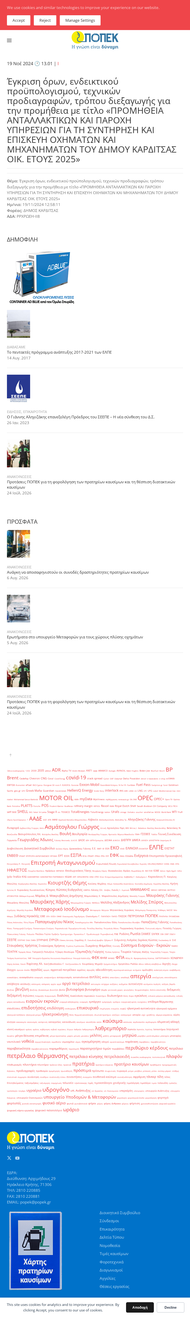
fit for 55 (122, 785)
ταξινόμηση (45, 1083)
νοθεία (28, 1041)
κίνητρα (11, 1021)
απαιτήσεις (115, 977)
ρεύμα (130, 1071)
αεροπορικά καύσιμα (122, 970)
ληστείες (140, 1029)
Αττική (103, 828)
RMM (112, 806)
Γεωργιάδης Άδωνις (35, 839)
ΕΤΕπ (103, 856)
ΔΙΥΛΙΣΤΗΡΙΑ (154, 840)
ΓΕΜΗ (137, 834)
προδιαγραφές (25, 1071)
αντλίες (95, 977)
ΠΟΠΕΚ (151, 915)
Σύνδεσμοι (109, 1220)
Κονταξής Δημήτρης (143, 883)
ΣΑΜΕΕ (146, 934)
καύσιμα (112, 1020)
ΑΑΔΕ (35, 818)
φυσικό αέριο (54, 1103)
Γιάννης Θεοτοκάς (62, 840)
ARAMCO (103, 770)
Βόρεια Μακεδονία (125, 834)
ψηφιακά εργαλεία (167, 1103)
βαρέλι (172, 984)
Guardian (48, 790)
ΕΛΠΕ (156, 847)
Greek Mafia (34, 790)
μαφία (70, 1036)
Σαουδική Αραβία (95, 940)
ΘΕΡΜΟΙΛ (60, 871)
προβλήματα (155, 1064)
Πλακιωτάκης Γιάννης (16, 934)
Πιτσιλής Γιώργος (172, 928)
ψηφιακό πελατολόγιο (48, 1110)
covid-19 (76, 777)
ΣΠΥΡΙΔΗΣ (42, 940)
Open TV (168, 799)
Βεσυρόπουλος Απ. (29, 834)
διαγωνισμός (50, 996)
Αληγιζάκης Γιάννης (141, 819)
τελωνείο (68, 1082)
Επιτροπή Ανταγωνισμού (63, 862)
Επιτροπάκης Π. (14, 864)
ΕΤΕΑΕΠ (91, 856)
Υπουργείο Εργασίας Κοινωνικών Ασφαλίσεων (52, 958)
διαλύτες (63, 995)
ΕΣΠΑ (76, 855)
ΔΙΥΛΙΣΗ (144, 840)
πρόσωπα (98, 1070)
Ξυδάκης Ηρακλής (26, 916)
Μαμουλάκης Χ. (92, 895)
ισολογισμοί (125, 1015)
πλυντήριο (43, 1064)
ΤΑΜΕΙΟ (174, 946)
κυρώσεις (62, 1029)
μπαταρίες (175, 1035)
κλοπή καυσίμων (16, 1029)
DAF (112, 778)
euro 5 (58, 785)
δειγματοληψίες (142, 990)
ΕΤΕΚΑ (97, 856)
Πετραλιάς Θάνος (111, 928)
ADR (56, 770)
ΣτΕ (174, 940)
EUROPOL (66, 785)
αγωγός (91, 969)
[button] (9, 40)
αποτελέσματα (170, 977)
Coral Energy (59, 778)
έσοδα (27, 970)
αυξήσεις (114, 984)
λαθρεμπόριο (111, 1028)
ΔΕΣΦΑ (108, 840)
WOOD (157, 812)
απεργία (140, 976)
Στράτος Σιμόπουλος (75, 946)
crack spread (94, 778)
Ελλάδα (129, 856)
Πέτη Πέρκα (29, 922)
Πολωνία (30, 934)
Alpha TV (66, 770)
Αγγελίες (107, 1278)
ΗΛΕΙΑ (166, 864)
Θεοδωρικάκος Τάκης (78, 870)
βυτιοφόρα (75, 989)
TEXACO (65, 812)
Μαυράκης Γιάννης (162, 895)
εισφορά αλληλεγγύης (69, 1002)
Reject (45, 20)
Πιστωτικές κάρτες (153, 928)
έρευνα (20, 970)
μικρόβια (141, 1036)
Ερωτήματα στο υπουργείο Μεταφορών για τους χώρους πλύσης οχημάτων (75, 637)
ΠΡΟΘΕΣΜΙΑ (174, 916)
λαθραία (77, 1029)
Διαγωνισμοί (111, 1270)
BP (169, 769)
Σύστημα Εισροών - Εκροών (145, 945)
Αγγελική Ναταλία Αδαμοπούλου (72, 819)
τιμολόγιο (145, 1082)
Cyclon (106, 778)
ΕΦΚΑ (122, 856)
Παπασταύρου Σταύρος (43, 928)
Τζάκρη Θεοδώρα (64, 951)
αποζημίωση (157, 977)
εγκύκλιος (141, 996)
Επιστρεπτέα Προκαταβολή (165, 856)
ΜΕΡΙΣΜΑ (162, 890)
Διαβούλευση (15, 848)
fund (165, 785)
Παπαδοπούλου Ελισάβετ (129, 922)
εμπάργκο (95, 1001)
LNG (140, 790)
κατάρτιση (43, 1022)
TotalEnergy (97, 812)
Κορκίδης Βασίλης (161, 883)
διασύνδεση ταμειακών (82, 995)
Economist (20, 785)
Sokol (35, 812)
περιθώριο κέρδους (146, 1047)
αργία (53, 984)
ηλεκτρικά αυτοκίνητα (141, 1008)
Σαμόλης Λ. (81, 940)
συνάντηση (33, 1076)
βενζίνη (22, 989)
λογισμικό (172, 1029)
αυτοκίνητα (135, 984)
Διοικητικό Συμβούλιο (39, 848)
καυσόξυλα (91, 1022)
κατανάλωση (69, 1021)
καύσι (99, 1022)
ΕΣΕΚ (67, 856)
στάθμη (175, 1071)
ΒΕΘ (127, 828)
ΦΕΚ (95, 957)
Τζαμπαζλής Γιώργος (89, 951)
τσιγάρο (21, 1091)
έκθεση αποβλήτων (153, 964)
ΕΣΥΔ (84, 856)
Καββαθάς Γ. (129, 877)
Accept (19, 20)
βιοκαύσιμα (43, 990)
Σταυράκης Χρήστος (22, 945)
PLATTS (26, 805)
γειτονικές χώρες (115, 990)
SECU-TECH (172, 806)
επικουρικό (88, 1008)
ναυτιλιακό (14, 1041)
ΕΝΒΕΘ (12, 855)
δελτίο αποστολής (158, 990)
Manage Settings (80, 20)
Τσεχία (172, 952)
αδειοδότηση (104, 970)
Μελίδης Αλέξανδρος (115, 902)
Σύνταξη (116, 946)
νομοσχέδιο (68, 1041)
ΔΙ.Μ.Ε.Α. (116, 840)
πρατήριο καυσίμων (131, 1064)
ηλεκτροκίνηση (55, 1014)
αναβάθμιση (174, 970)
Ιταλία (17, 877)
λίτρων (70, 1029)
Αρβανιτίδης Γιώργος (29, 828)
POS (45, 805)
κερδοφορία (151, 1022)
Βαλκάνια (142, 828)
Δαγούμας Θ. (165, 840)
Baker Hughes (133, 770)
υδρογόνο (56, 1089)
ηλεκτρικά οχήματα (166, 1008)
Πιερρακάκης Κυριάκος (132, 928)
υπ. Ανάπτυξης (80, 1090)
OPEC (145, 798)
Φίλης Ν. (129, 958)
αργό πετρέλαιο (76, 983)
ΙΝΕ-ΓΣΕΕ (148, 871)
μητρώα (129, 1035)
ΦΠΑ (120, 957)
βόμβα (104, 990)
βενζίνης (34, 990)
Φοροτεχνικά (112, 1262)
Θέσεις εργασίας (114, 1286)
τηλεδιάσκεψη (80, 1083)
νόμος (78, 1042)
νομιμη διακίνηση (43, 1042)
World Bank (166, 812)
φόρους (125, 1103)
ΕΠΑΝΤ (22, 856)
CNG (44, 778)
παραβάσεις (144, 1042)
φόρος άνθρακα (112, 1103)
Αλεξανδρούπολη (106, 819)
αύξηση (165, 984)
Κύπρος (50, 890)
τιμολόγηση (133, 1082)
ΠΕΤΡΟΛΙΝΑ (136, 916)
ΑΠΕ (49, 819)
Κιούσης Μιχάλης (97, 883)
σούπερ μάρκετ (164, 1071)
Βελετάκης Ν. (174, 828)
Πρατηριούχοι (66, 934)
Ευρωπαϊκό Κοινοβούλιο (128, 864)
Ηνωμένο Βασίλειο (36, 871)
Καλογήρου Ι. (141, 877)
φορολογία (122, 1097)
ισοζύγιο (116, 1015)
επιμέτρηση (105, 1008)
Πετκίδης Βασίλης (95, 928)
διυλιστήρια (114, 996)
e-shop (162, 778)
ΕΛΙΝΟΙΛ (132, 848)
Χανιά (22, 964)
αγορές (46, 970)
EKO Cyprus (38, 785)
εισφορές (84, 1002)
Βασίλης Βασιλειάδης (156, 828)
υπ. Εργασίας (97, 1091)
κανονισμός (32, 1022)
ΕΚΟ (114, 848)
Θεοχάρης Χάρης (99, 871)
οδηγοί (105, 1041)
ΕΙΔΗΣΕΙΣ (14, 411)
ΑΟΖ (45, 819)
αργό (59, 984)
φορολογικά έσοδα (136, 1097)
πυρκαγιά (122, 1070)
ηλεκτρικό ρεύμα (33, 1015)
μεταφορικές (115, 1036)
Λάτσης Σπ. (97, 889)
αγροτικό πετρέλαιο (63, 969)
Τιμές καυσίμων (114, 1253)
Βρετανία (112, 834)
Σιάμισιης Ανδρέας (125, 940)
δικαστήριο (101, 996)
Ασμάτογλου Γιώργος (72, 826)
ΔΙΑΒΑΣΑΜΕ (16, 347)
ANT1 (89, 770)
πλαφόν (174, 1056)
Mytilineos (99, 799)
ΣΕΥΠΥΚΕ (21, 940)
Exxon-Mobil (89, 784)
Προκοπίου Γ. (80, 934)
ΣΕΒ (162, 934)
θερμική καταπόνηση (84, 1015)
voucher (139, 812)
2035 (41, 770)
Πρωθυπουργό (92, 934)
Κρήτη (174, 883)
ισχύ (143, 1015)
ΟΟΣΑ (53, 916)
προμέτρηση (54, 1071)
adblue (48, 770)
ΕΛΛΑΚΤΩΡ (143, 848)
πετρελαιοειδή (117, 1056)
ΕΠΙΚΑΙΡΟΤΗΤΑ (35, 411)
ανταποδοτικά (80, 977)
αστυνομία (95, 984)
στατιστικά (12, 1077)
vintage (123, 812)
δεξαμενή (14, 995)
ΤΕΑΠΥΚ (12, 951)
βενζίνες (10, 990)
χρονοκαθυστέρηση (149, 1103)
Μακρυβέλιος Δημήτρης (66, 896)
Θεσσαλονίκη (115, 870)
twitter (107, 812)
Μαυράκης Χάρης (50, 901)
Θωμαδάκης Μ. (137, 871)
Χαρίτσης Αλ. (34, 963)
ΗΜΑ (172, 864)
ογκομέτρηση (91, 1041)
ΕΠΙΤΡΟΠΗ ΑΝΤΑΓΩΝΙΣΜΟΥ (37, 856)
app (95, 770)
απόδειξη (25, 984)
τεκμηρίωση (56, 1083)
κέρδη (176, 1014)
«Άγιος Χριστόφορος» (16, 819)
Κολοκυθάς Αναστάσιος (123, 883)
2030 (34, 770)
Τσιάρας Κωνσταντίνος (17, 958)
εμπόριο (116, 1002)
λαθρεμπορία (88, 1029)
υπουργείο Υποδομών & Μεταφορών (80, 1097)
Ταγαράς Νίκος (24, 952)
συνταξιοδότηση (124, 1077)
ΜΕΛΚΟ (154, 890)
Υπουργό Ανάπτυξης (82, 958)
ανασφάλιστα (26, 977)
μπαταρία (164, 1036)
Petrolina (16, 806)
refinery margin (83, 806)
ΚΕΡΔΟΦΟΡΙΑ (83, 877)
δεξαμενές (173, 990)
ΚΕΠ (74, 877)
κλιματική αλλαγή (168, 1022)
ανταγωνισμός (64, 977)
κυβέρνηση (45, 1029)
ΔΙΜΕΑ (136, 840)
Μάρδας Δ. (42, 895)
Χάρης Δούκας (13, 964)
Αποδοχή (140, 1307)
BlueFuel (154, 770)
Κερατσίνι (42, 883)
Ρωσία (135, 933)
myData (86, 798)
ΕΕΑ (107, 848)
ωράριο (71, 1109)
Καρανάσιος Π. (157, 876)
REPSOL (97, 806)
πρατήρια (83, 1063)
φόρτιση (135, 1103)
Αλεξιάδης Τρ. (121, 819)
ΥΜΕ (29, 958)
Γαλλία (154, 834)
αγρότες (81, 969)
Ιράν (9, 876)
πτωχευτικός (110, 1071)
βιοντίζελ (54, 990)
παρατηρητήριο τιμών (95, 1048)
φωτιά (70, 1103)
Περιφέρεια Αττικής (77, 928)
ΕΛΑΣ (122, 848)
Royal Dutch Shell (125, 806)
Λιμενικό (125, 890)
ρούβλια (138, 1071)
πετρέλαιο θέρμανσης (37, 1055)
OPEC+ (159, 799)
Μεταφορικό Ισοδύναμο (61, 909)
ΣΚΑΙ (28, 940)
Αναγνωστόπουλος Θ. (165, 819)
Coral (51, 778)
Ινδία (179, 871)
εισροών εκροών (42, 1001)
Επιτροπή (26, 864)
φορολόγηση (151, 1097)
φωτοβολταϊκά (80, 1103)
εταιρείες (115, 1008)
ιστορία (136, 1014)
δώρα (131, 996)
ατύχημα (105, 984)
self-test (11, 812)
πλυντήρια (29, 1064)
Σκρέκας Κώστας (148, 940)
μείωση (77, 1036)
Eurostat (75, 785)
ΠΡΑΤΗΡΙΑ (163, 916)
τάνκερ (151, 1077)
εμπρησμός (107, 1002)
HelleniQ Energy (80, 790)
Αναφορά (13, 828)
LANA (131, 791)
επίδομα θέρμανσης (160, 1001)
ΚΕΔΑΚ (68, 876)
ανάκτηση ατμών (161, 970)
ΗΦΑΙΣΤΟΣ (17, 870)
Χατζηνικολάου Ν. (73, 964)
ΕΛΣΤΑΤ (169, 848)
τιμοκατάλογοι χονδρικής (110, 1082)
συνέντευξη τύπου (57, 1077)
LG (135, 791)
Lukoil (155, 791)
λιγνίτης (148, 1029)
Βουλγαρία (79, 834)
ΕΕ (103, 848)
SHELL (22, 811)
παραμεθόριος (58, 1048)
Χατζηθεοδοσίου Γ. (54, 963)
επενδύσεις (13, 1008)
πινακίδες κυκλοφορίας (141, 1057)
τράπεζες (173, 1083)
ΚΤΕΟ (97, 877)
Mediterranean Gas (167, 791)
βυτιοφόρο (92, 989)
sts (59, 812)
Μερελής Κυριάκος (25, 910)
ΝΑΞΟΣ (170, 910)
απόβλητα (13, 984)
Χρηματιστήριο (110, 964)
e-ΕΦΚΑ (170, 778)
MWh (76, 799)
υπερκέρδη (126, 1090)
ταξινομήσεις (32, 1082)
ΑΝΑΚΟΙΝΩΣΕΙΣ (19, 476)
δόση (125, 996)
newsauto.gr (123, 799)
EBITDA (11, 785)
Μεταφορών (95, 910)
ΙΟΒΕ (156, 870)
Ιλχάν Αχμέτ (171, 871)
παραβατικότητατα (39, 1048)
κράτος (36, 1029)
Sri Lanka (42, 812)
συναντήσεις (74, 1076)
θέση (71, 1015)
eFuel (29, 785)
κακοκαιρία (21, 1022)
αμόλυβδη (147, 969)
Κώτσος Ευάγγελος (69, 890)
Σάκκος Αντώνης (67, 940)
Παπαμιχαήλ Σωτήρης (22, 928)
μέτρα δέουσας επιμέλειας (32, 1036)
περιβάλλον (118, 1048)
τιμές (90, 1082)
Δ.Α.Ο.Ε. (74, 840)
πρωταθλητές (67, 1071)
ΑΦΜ (54, 819)
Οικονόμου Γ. (93, 916)
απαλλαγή (125, 977)
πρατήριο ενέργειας (104, 1064)
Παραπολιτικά (61, 928)
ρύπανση (147, 1071)
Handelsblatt (60, 791)
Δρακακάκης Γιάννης (80, 848)
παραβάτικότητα (158, 1042)
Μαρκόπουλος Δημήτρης (115, 895)
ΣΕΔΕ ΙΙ (172, 934)
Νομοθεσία (110, 1245)
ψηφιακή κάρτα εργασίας (20, 1110)
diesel (143, 778)
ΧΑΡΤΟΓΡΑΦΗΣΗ (162, 958)
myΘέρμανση (111, 799)
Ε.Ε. (94, 848)
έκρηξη (166, 963)
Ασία (42, 828)
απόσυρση (36, 984)
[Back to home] (95, 40)
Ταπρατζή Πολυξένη (43, 951)
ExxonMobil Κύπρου (109, 785)
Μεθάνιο (96, 902)
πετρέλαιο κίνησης (86, 1056)
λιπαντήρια (159, 1029)
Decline (171, 1307)
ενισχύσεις (142, 1002)
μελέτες (96, 1035)
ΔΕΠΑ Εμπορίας (97, 840)
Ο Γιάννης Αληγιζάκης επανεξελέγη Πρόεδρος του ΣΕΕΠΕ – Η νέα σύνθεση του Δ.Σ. (81, 417)
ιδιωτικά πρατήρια (102, 1015)
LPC (145, 791)
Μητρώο (105, 910)
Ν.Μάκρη (162, 910)
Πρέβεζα (55, 934)
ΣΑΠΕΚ (155, 934)
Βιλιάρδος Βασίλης (50, 834)
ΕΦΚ (114, 855)
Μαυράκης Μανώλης (18, 902)
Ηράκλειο (50, 870)
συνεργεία (87, 1077)
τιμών (154, 1083)
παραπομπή (74, 1048)
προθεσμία (42, 1070)
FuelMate (131, 785)
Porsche (37, 806)
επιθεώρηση (70, 1008)
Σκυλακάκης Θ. (164, 940)
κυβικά (54, 1029)
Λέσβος (107, 890)
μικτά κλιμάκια (152, 1036)
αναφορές (38, 977)
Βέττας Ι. (133, 828)
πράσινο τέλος (56, 1064)
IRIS (121, 790)
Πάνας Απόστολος (15, 922)
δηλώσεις (28, 995)
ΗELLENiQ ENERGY (155, 864)
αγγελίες (36, 970)
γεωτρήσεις (129, 990)
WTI (174, 812)
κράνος (29, 1029)
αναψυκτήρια (50, 977)
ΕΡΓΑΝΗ (53, 856)
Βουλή (65, 833)
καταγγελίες (54, 1021)
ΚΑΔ (24, 876)
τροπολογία (12, 1091)
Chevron (34, 778)
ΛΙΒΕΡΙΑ (86, 890)
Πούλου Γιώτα (43, 934)
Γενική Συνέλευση (169, 834)
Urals (115, 811)
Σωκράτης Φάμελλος (99, 946)
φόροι (92, 1103)
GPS (23, 791)
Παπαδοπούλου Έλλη (105, 922)
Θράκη (126, 870)
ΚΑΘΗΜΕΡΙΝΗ (33, 877)
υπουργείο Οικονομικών (29, 1097)
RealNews (68, 806)
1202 (27, 770)
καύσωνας (127, 1022)
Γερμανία (12, 840)
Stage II (52, 812)
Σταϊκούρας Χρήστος (52, 946)
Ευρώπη (143, 864)
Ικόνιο (162, 871)
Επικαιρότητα (112, 1229)
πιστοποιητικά (158, 1057)
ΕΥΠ (107, 856)
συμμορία (22, 1077)
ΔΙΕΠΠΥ (126, 840)
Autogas (112, 770)
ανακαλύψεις (12, 977)
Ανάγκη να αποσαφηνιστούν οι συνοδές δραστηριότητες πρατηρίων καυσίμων (78, 572)
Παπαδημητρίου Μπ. (84, 922)
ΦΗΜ (103, 958)
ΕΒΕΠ (99, 848)
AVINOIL (121, 770)
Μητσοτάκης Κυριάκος (122, 910)
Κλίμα (109, 883)
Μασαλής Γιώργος (137, 896)
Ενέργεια (141, 855)
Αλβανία (93, 819)
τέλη (160, 1077)
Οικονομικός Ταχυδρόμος (73, 916)
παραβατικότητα (18, 1048)
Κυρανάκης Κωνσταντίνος (31, 889)
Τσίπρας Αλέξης (140, 951)
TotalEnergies (80, 812)
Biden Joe (144, 770)
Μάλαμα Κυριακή (26, 896)
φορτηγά (163, 1097)
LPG (150, 790)
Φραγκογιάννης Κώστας (144, 958)
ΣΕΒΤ (167, 934)
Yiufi (180, 812)
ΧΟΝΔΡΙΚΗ (177, 958)
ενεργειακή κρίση (128, 1002)
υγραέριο (33, 1090)
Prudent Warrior (56, 806)
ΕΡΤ (60, 856)
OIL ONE (133, 799)
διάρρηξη (39, 996)
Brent (13, 778)
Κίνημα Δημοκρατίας (114, 877)
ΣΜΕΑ (33, 940)
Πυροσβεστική (106, 934)
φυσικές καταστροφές (31, 1103)
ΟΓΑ (48, 916)
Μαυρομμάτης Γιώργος (81, 902)
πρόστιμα (82, 1070)
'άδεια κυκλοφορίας (16, 770)
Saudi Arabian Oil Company (152, 806)
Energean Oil (49, 785)
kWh (126, 791)
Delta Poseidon (131, 778)
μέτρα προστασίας (58, 1036)
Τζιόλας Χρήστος (112, 952)
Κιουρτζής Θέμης (67, 882)
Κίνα (102, 877)
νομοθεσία (56, 1042)
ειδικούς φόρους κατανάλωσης (161, 996)
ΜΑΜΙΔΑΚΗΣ (140, 889)
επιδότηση (55, 1008)
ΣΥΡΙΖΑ (54, 940)
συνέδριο (44, 1077)
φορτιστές (14, 1103)
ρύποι (154, 1071)
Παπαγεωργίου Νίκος (54, 921)
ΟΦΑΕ (59, 916)
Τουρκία (126, 951)
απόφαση (45, 984)
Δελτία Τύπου (112, 1237)
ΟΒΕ (42, 916)
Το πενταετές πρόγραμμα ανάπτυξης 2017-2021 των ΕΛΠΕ (59, 352)
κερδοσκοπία (139, 1022)
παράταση (131, 1041)
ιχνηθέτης (150, 1015)
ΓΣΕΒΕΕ (145, 834)
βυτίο (62, 989)
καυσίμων (80, 1022)
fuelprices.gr (157, 785)
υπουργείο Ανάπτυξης (157, 1090)
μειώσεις (85, 1036)
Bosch (162, 770)
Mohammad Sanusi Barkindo (26, 799)
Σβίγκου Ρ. (108, 940)
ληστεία (131, 1029)
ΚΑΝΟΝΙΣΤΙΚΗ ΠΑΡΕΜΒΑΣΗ (52, 877)
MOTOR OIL (56, 798)
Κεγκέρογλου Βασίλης (27, 883)
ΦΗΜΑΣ (111, 958)
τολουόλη (163, 1082)
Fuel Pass (143, 784)
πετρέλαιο (176, 1048)
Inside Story (99, 791)
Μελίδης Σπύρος (147, 902)
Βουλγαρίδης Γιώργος (98, 834)
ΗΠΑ (177, 864)
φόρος (100, 1103)
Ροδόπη (124, 934)
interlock (111, 790)
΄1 (27, 819)
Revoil (105, 806)
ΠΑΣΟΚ (122, 916)
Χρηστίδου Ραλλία (128, 963)
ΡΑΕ (116, 934)
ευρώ (123, 1008)
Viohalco (131, 812)
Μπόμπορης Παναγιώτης (146, 910)
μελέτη (106, 1036)
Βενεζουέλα (12, 834)
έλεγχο (174, 964)
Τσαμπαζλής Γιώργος (159, 952)
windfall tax (149, 812)
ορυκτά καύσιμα (117, 1042)
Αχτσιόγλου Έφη (115, 828)
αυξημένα (123, 984)
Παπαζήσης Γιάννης (155, 922)
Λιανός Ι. (116, 889)
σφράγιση (139, 1076)
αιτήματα (137, 970)
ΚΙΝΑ (91, 877)
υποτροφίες (139, 1091)
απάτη (105, 977)
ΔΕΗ (87, 840)
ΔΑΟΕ (81, 840)
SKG (30, 812)
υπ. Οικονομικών (111, 1091)
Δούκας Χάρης (62, 848)
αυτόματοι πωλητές (152, 984)
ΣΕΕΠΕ (12, 939)
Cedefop (23, 778)
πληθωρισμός (14, 1064)
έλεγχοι (11, 969)
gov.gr (17, 790)
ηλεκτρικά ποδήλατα (16, 1015)
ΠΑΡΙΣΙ (114, 916)
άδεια (141, 964)
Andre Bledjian (78, 770)
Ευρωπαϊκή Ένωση (106, 863)
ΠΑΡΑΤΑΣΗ (106, 916)
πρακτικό (67, 1064)
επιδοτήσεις (33, 1008)
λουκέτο (10, 1036)
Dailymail (118, 778)
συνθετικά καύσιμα (104, 1076)
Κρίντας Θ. (11, 890)
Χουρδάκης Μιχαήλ (92, 963)
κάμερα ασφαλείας (164, 1015)
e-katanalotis (152, 778)
